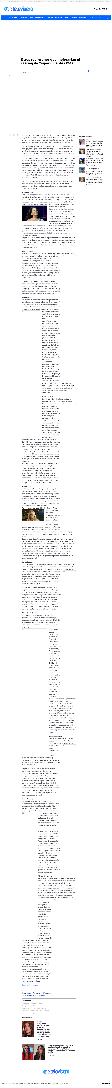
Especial (23, 56)
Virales (66, 17)
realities (24, 1013)
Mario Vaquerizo (100, 1)
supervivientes (36, 1013)
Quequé (55, 1)
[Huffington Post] (100, 9)
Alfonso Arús (71, 1)
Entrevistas (82, 17)
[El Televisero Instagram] (64, 1083)
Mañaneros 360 (42, 1)
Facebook (30, 995)
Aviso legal (4, 1083)
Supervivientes (39, 17)
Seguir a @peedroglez (30, 985)
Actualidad (23, 17)
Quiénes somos (44, 1083)
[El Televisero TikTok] (69, 1083)
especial (34, 1008)
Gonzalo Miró (23, 1)
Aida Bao (49, 1)
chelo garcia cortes (27, 1006)
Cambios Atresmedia (14, 1)
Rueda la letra (91, 1)
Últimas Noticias (13, 17)
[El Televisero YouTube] (67, 1083)
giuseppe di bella (41, 1008)
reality (29, 1013)
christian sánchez (37, 1006)
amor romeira (25, 1003)
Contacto (50, 1083)
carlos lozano (41, 1003)
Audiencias (49, 17)
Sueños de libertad (62, 1)
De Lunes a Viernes (32, 1)
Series (31, 17)
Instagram (41, 995)
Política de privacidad (13, 1083)
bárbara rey (33, 1003)
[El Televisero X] (62, 1083)
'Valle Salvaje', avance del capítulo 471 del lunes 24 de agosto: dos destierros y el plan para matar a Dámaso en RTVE (94, 181)
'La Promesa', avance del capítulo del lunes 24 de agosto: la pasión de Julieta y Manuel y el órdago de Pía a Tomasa (94, 153)
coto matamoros (26, 1008)
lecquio (33, 1010)
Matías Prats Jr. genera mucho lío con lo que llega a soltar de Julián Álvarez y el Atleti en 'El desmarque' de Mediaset (94, 143)
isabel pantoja (25, 1010)
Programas (58, 17)
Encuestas (74, 17)
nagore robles (39, 1010)
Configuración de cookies (24, 1083)
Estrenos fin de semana (81, 1)
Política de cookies (35, 1083)
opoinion (46, 1010)
